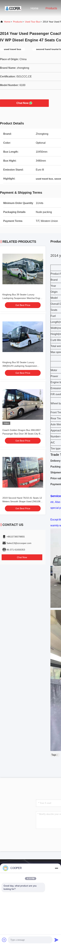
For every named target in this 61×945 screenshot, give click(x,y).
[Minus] (56, 868)
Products (51, 8)
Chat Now (22, 103)
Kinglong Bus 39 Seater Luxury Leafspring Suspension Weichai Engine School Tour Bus (22, 298)
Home (34, 8)
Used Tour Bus (32, 21)
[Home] (13, 8)
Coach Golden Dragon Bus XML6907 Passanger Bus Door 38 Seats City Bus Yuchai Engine (22, 434)
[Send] (56, 939)
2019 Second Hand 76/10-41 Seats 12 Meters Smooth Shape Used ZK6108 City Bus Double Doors (22, 501)
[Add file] (4, 939)
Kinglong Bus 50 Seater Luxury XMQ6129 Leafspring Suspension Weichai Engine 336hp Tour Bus (19, 366)
